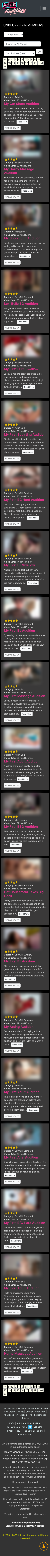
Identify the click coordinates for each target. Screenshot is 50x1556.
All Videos (8, 1414)
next (40, 63)
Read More (22, 122)
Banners (37, 1427)
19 (35, 63)
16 (22, 63)
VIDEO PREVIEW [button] (12, 128)
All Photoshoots (37, 1414)
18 (30, 63)
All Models (21, 1414)
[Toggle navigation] (44, 8)
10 (38, 59)
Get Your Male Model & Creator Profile (22, 1408)
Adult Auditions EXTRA (28, 1423)
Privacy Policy (12, 1430)
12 (5, 63)
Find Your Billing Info (33, 1430)
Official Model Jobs (35, 1411)
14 (13, 63)
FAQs (11, 1423)
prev (10, 59)
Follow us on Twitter (17, 1427)
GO (39, 51)
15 (18, 63)
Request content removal (25, 1482)
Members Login (25, 1434)
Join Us (25, 1418)
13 (9, 63)
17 (26, 63)
